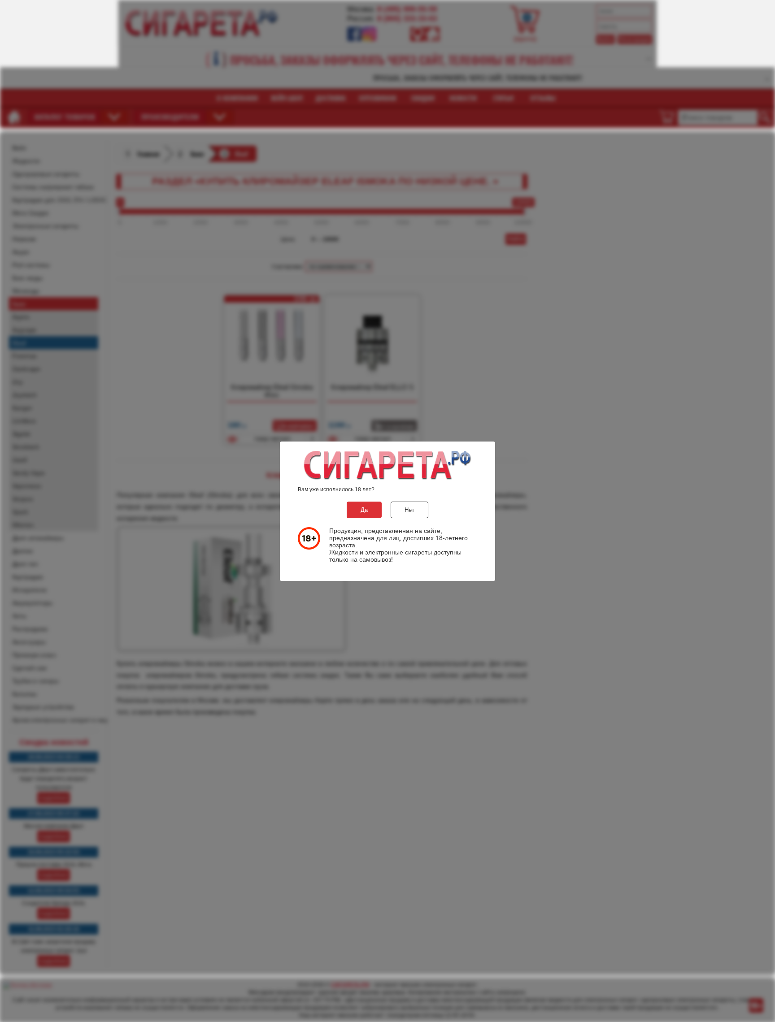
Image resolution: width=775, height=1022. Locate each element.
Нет (409, 510)
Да (364, 510)
